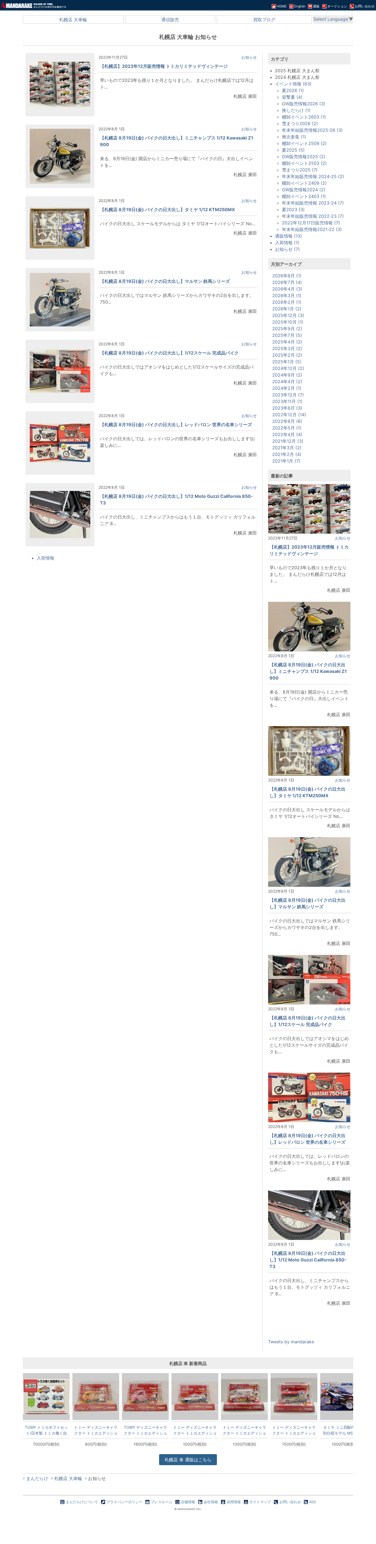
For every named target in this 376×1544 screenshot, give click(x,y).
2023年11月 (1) (287, 401)
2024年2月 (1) (286, 388)
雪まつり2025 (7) (300, 170)
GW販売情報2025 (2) (303, 156)
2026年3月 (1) (286, 295)
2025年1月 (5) (286, 361)
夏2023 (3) (293, 209)
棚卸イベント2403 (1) (304, 196)
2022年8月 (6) (287, 421)
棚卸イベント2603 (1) (304, 117)
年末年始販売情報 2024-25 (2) (313, 176)
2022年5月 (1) (286, 428)
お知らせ (249, 57)
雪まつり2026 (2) (300, 123)
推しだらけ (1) (296, 110)
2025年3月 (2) (287, 348)
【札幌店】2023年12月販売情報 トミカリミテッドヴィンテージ (164, 66)
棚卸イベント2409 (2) (304, 183)
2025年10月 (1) (287, 322)
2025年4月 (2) (287, 342)
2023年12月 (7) (288, 395)
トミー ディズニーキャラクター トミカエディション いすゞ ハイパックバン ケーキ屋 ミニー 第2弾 (244, 1430)
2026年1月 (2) (286, 309)
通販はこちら (188, 1459)
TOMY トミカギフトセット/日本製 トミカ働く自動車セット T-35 (46, 1430)
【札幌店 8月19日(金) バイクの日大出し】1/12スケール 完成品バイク (169, 353)
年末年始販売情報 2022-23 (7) (313, 216)
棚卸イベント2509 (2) (304, 143)
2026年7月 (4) (287, 282)
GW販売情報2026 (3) (303, 103)
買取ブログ (264, 19)
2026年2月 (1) (286, 302)
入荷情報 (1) (287, 242)
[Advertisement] (309, 1327)
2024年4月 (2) (287, 381)
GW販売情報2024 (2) (303, 189)
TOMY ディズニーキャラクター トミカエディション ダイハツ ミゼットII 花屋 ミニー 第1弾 (145, 1430)
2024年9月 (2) (287, 375)
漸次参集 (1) (294, 136)
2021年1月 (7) (286, 461)
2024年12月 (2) (288, 368)
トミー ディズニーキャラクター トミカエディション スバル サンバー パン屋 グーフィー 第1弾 (96, 1430)
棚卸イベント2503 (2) (304, 163)
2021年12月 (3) (287, 441)
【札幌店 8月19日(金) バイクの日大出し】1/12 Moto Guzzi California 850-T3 (308, 1259)
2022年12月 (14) (289, 414)
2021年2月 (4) (286, 454)
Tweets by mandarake (291, 1341)
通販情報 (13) (288, 236)
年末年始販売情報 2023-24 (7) (313, 203)
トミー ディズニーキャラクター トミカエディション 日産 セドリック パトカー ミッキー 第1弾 (195, 1430)
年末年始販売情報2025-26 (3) (312, 130)
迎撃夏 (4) (292, 97)
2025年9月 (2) (287, 328)
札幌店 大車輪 (73, 19)
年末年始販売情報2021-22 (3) (312, 229)
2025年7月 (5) (287, 335)
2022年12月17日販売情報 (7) (311, 222)
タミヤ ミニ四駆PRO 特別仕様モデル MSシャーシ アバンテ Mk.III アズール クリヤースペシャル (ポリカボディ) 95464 (343, 1430)
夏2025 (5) (293, 150)
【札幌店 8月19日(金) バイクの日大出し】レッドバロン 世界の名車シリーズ (176, 424)
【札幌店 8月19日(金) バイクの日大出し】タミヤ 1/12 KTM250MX (167, 209)
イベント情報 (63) (293, 84)
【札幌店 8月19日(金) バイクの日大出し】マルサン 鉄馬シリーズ (165, 281)
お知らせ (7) (287, 249)
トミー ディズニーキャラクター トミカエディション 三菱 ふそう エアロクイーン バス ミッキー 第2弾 (294, 1430)
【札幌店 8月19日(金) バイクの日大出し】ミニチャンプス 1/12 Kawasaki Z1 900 (308, 671)
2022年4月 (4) (287, 434)
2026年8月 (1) (286, 275)
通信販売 (170, 19)
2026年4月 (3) (287, 289)
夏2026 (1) (293, 90)
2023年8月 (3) (287, 408)
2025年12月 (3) (288, 315)
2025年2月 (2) (287, 355)
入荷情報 (45, 558)
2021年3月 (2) (286, 447)
